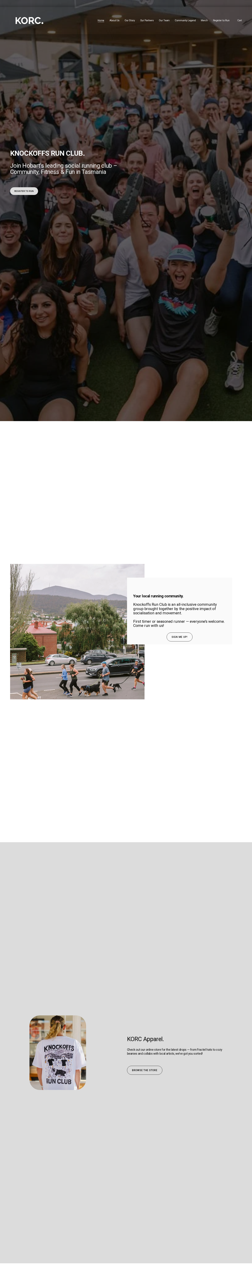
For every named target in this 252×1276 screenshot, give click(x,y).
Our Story (130, 20)
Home (101, 20)
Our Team (164, 20)
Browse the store (144, 1070)
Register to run (24, 191)
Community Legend (185, 20)
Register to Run (221, 20)
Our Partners (147, 20)
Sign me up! (180, 637)
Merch (204, 20)
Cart (239, 20)
